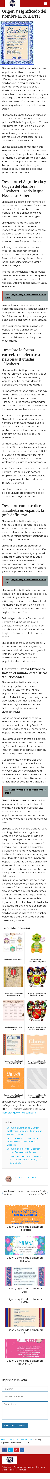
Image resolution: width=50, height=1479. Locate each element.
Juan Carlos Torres (26, 1177)
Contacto (40, 1467)
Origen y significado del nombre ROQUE (36, 1192)
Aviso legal (7, 1467)
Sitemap (22, 1470)
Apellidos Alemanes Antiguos (13, 1192)
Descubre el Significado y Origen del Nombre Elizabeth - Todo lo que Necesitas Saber (24, 1131)
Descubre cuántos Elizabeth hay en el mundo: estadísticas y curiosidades (26, 1159)
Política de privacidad (24, 1467)
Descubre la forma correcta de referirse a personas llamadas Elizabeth (22, 1141)
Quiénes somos (9, 1470)
